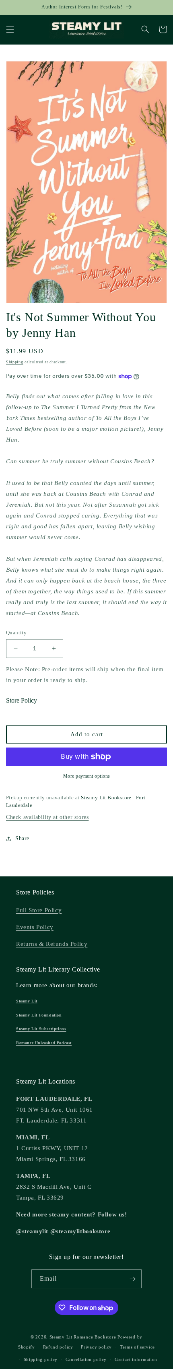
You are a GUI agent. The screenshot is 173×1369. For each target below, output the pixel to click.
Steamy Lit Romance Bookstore (82, 1336)
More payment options (86, 776)
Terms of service (137, 1347)
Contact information (136, 1359)
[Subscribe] (132, 1278)
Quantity (16, 632)
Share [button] (22, 838)
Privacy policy (96, 1347)
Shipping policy (41, 1359)
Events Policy (35, 927)
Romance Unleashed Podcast (44, 1043)
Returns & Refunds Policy (51, 944)
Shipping (14, 362)
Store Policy (21, 700)
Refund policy (58, 1347)
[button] (10, 29)
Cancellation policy (86, 1359)
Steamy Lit (26, 1001)
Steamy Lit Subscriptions (41, 1029)
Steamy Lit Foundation (39, 1015)
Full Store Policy (39, 910)
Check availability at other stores (47, 817)
